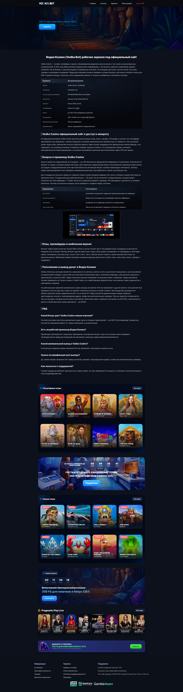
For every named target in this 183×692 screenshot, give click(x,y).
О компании (38, 668)
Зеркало (114, 3)
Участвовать (49, 598)
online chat (113, 671)
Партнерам (67, 677)
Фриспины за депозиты (42, 677)
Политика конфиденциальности (74, 674)
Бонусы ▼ (140, 3)
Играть (136, 646)
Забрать (47, 27)
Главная (93, 3)
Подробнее (91, 483)
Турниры (37, 674)
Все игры (137, 388)
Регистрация (127, 3)
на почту (123, 671)
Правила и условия (69, 668)
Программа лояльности (42, 671)
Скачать (103, 3)
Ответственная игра (70, 671)
